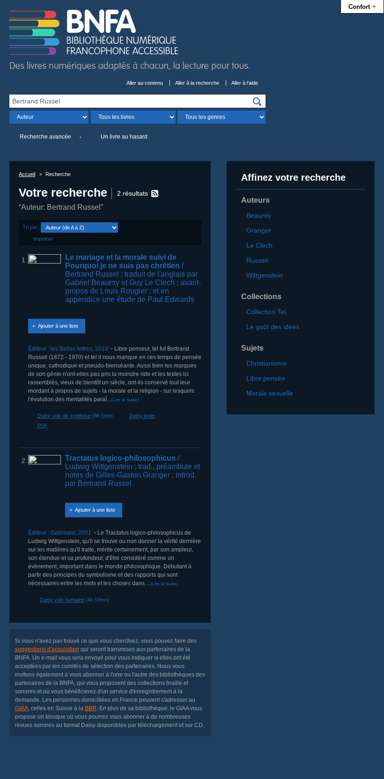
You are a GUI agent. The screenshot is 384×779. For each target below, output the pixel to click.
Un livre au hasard (124, 136)
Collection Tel (266, 312)
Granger (258, 230)
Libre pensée (265, 378)
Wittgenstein (264, 275)
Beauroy (258, 215)
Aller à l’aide (244, 83)
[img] (257, 101)
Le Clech (259, 245)
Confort (362, 6)
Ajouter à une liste (58, 326)
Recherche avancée (45, 136)
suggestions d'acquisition (47, 649)
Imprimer (43, 239)
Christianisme (266, 363)
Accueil (27, 174)
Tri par (29, 227)
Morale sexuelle (269, 393)
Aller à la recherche (197, 83)
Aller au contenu (144, 83)
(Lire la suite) (125, 399)
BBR (90, 708)
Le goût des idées (272, 327)
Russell (257, 260)
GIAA (21, 708)
